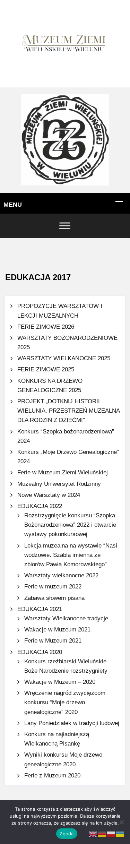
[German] (102, 834)
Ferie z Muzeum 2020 (52, 775)
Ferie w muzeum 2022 (52, 586)
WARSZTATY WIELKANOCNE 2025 (63, 358)
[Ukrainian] (120, 834)
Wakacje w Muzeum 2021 (57, 629)
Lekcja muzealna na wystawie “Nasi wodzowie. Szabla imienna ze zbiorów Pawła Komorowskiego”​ (70, 555)
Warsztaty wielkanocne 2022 (61, 575)
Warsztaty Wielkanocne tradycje (66, 618)
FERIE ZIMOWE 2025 (45, 369)
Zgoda (66, 833)
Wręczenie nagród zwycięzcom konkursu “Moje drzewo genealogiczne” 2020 (64, 702)
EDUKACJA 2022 (39, 506)
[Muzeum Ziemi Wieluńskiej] (65, 140)
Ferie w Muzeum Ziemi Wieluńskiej (62, 472)
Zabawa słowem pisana (54, 598)
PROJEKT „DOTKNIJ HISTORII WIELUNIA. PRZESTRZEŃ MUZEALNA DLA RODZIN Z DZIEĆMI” (68, 410)
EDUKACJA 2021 (39, 609)
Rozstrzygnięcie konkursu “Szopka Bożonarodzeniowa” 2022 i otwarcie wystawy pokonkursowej (70, 524)
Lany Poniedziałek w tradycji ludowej (71, 723)
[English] (93, 834)
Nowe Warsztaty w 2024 (48, 495)
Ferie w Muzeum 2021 (52, 640)
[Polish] (111, 834)
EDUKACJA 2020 (39, 652)
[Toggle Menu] (64, 225)
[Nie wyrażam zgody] (121, 822)
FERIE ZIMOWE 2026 (45, 327)
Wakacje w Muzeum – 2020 (59, 682)
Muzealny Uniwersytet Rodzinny (59, 484)
